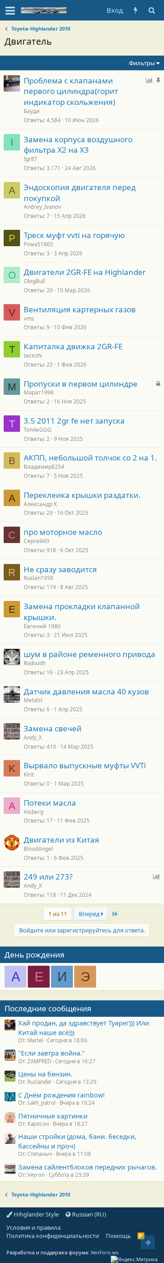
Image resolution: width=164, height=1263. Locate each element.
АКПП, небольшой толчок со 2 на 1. (90, 457)
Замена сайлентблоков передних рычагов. (87, 1166)
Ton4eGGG (37, 430)
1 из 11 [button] (57, 914)
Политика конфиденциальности (52, 1236)
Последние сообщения (48, 1008)
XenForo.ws (104, 1252)
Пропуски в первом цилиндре (81, 383)
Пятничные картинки (52, 1115)
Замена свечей (53, 728)
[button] (10, 10)
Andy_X (33, 737)
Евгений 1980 (42, 626)
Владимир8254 (44, 467)
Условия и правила (33, 1227)
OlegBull (34, 281)
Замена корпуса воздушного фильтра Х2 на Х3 (78, 144)
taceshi (33, 355)
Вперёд (90, 914)
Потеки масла (50, 802)
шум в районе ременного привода (89, 654)
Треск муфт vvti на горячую (74, 235)
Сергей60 (36, 541)
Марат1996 (39, 392)
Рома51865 (38, 244)
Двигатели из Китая (61, 839)
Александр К (40, 504)
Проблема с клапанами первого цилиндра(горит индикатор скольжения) (71, 91)
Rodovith (35, 663)
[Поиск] (151, 10)
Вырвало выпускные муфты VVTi (85, 765)
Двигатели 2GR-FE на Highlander (85, 272)
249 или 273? (48, 876)
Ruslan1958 (38, 578)
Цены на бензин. (45, 1073)
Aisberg (33, 812)
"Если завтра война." (51, 1052)
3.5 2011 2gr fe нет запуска (74, 420)
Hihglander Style (35, 1214)
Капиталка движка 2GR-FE (73, 346)
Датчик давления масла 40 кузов (86, 691)
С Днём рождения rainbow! (61, 1094)
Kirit (29, 774)
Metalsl (33, 700)
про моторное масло (63, 532)
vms (29, 318)
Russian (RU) (88, 1214)
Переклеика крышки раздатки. (82, 495)
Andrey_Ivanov (42, 207)
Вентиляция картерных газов (80, 309)
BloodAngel (38, 849)
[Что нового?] (136, 10)
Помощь (118, 1236)
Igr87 (30, 159)
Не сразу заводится (60, 569)
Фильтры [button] (142, 63)
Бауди (32, 111)
